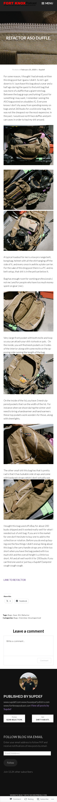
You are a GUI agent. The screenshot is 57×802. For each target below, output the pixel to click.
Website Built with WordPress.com (28, 795)
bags (10, 615)
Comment (44, 660)
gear (15, 615)
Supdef (42, 69)
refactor (25, 615)
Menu (49, 3)
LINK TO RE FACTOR (15, 579)
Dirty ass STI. (42, 718)
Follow (10, 762)
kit (19, 615)
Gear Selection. (14, 718)
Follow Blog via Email (23, 737)
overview (23, 618)
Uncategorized (34, 618)
